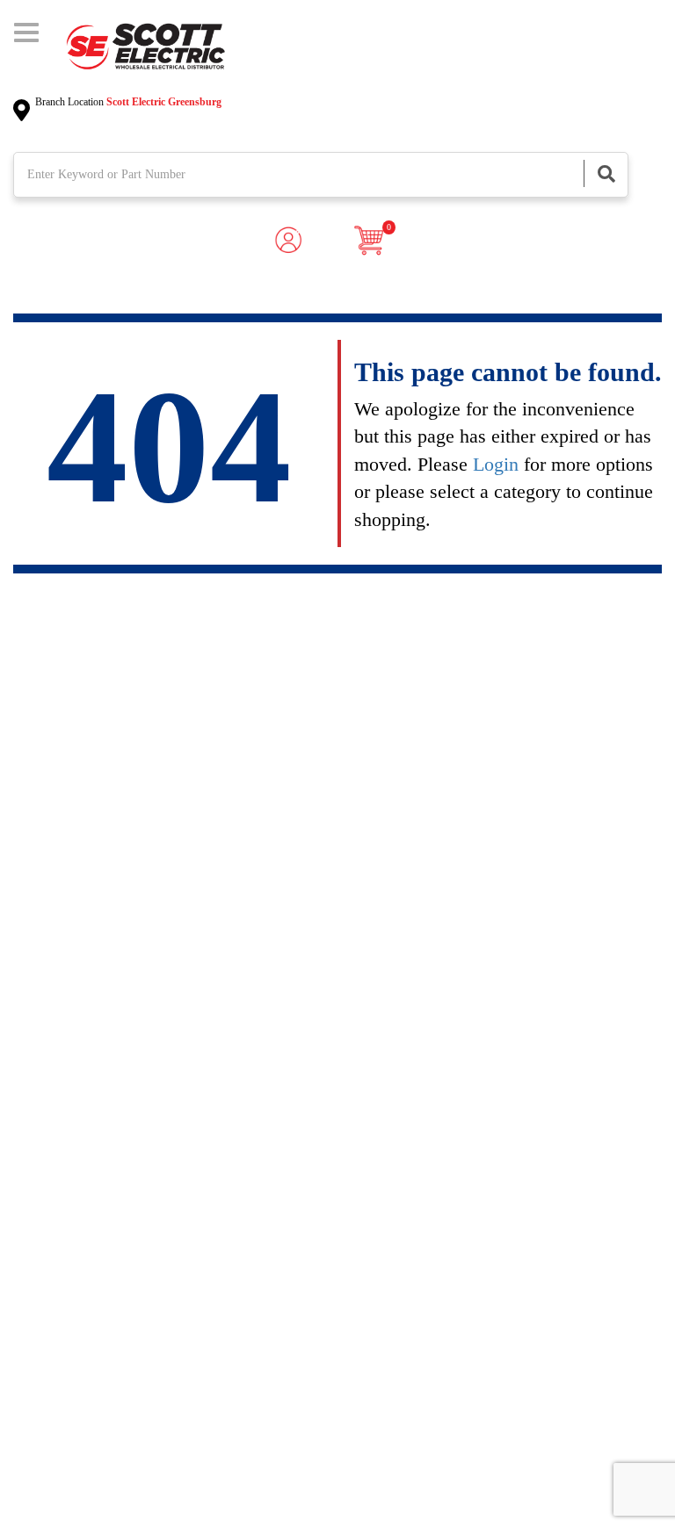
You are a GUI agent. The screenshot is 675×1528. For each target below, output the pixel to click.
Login (496, 464)
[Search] (606, 173)
